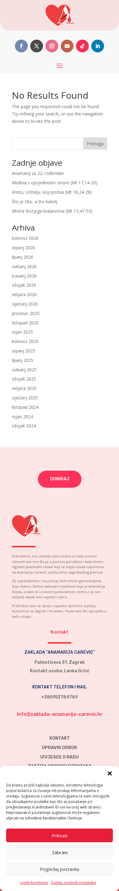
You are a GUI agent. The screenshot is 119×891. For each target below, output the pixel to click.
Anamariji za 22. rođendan (38, 173)
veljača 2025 (24, 388)
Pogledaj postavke (59, 869)
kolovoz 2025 (25, 341)
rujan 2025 (22, 332)
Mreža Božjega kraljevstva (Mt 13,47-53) (52, 211)
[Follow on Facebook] (21, 46)
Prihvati (59, 836)
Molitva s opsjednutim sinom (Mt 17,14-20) (54, 183)
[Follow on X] (36, 46)
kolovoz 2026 (25, 238)
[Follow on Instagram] (51, 46)
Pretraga (95, 144)
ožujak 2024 (24, 426)
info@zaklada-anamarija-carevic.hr (60, 714)
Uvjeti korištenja (34, 882)
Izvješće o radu (59, 757)
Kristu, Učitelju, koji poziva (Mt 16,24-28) (52, 192)
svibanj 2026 (24, 266)
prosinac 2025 (26, 313)
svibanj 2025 (24, 370)
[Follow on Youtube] (67, 46)
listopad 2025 (25, 323)
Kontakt (59, 738)
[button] (110, 773)
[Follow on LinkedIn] (97, 46)
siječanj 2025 (25, 398)
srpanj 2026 (23, 247)
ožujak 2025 (24, 379)
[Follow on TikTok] (82, 46)
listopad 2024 (25, 407)
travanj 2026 (24, 276)
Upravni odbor (59, 747)
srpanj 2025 (23, 351)
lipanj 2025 (22, 360)
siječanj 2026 (25, 304)
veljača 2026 (24, 294)
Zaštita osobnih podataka (73, 882)
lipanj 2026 (22, 257)
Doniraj (59, 479)
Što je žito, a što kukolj (34, 201)
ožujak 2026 (24, 285)
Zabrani (59, 852)
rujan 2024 (22, 416)
